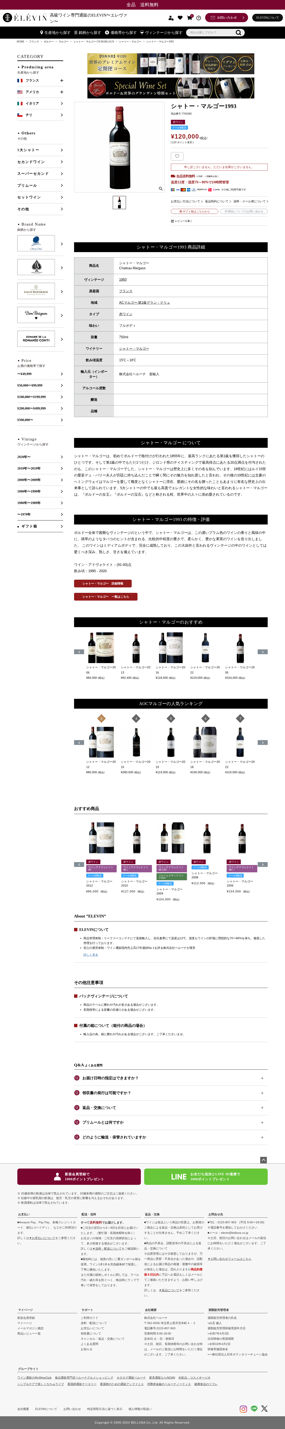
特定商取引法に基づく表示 (104, 1409)
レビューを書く (183, 220)
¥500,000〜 (25, 420)
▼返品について (169, 1290)
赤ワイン (125, 314)
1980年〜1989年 (29, 503)
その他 (23, 209)
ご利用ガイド (89, 1317)
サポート (87, 1310)
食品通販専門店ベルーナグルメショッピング (84, 1377)
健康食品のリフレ (206, 1384)
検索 (238, 32)
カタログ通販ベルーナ (131, 1377)
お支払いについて (92, 1328)
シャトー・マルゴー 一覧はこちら (105, 596)
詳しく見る (90, 954)
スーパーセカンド (33, 174)
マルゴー (64, 41)
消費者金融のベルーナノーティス (169, 1384)
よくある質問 (89, 1344)
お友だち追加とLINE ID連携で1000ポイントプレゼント (215, 1176)
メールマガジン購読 (30, 1328)
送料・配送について (94, 1323)
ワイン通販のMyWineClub (34, 1377)
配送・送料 (89, 1214)
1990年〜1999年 (29, 491)
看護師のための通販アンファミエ (122, 1384)
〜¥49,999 (24, 374)
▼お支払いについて (42, 1238)
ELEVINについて (267, 17)
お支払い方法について (185, 201)
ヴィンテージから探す (164, 33)
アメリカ (32, 92)
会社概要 (151, 1310)
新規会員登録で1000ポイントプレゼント (84, 1176)
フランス (34, 41)
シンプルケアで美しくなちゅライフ (40, 1384)
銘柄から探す (90, 33)
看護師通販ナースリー (82, 1384)
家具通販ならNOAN (162, 1377)
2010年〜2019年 (29, 468)
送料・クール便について (249, 201)
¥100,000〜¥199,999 (31, 397)
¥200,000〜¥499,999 (31, 408)
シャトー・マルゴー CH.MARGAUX (93, 41)
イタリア (32, 103)
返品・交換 (152, 1214)
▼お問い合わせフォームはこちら (229, 1259)
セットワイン (29, 197)
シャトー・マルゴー (130, 41)
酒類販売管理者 (218, 1310)
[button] (79, 864)
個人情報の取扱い (140, 1409)
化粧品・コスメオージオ (194, 1377)
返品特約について (216, 201)
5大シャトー (28, 150)
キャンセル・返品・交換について (103, 1338)
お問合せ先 (215, 1214)
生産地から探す (57, 33)
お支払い (24, 1214)
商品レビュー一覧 (29, 1333)
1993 (123, 279)
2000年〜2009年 (29, 480)
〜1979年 (24, 514)
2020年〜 (24, 457)
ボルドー (49, 41)
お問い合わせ (72, 1409)
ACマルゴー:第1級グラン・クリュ (144, 302)
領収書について (91, 1333)
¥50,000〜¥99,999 (29, 385)
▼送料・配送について (107, 1248)
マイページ (25, 1310)
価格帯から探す (124, 33)
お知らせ (86, 1349)
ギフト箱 (29, 526)
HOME (20, 41)
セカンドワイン (31, 162)
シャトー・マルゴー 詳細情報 (102, 583)
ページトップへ (263, 1160)
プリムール (27, 186)
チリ (29, 115)
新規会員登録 (26, 1317)
